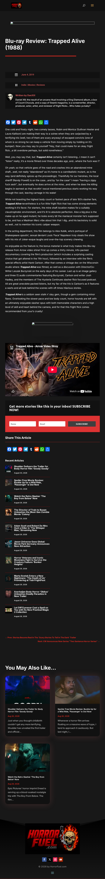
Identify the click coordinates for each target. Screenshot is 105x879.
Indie (23, 85)
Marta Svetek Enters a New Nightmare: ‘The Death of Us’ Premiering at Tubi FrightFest (29, 578)
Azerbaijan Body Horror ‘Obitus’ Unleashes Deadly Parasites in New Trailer (31, 593)
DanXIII (31, 95)
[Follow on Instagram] (55, 859)
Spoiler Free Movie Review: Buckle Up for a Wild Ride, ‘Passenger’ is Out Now (29, 482)
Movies (31, 85)
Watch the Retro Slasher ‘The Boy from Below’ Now (30, 497)
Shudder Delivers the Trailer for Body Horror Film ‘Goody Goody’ (31, 467)
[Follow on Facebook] (44, 859)
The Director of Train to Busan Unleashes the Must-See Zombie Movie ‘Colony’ (31, 512)
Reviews (41, 85)
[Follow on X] (50, 859)
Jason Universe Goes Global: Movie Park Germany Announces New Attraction (31, 543)
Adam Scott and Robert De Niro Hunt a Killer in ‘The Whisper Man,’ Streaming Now (31, 528)
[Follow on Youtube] (61, 859)
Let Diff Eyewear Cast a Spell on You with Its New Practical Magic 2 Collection (31, 609)
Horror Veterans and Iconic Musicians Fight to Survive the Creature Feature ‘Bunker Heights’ (30, 561)
